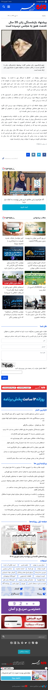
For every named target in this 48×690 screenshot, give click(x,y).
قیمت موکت (41, 569)
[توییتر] (25, 643)
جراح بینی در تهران (38, 565)
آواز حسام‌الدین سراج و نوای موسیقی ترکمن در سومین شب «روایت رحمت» (23, 515)
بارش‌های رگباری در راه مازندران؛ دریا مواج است (29, 501)
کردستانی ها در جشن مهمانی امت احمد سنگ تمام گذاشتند (25, 458)
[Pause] (4, 193)
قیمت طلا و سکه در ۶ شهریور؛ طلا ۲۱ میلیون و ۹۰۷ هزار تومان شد (23, 467)
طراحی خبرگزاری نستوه (36, 686)
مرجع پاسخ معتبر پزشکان (25, 572)
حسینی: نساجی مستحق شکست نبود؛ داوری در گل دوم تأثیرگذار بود (23, 414)
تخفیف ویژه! (16, 678)
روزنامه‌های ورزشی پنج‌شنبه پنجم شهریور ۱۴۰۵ (29, 556)
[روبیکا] (22, 643)
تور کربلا (30, 569)
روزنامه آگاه (5, 583)
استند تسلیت (20, 569)
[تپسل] (3, 169)
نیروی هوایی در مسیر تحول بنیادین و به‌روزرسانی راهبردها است (24, 510)
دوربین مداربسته (40, 572)
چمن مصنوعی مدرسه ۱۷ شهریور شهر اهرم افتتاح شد (27, 434)
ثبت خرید (24, 207)
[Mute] (8, 193)
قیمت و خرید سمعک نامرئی (37, 583)
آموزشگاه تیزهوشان (9, 576)
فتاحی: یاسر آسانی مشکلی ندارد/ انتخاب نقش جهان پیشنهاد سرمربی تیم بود (22, 482)
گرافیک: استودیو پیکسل (18, 686)
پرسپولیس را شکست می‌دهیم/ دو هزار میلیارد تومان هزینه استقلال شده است (23, 495)
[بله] (32, 643)
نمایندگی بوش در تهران (26, 580)
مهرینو (23, 583)
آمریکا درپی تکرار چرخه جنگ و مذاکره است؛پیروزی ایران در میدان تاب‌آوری (24, 452)
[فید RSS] (18, 643)
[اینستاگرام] (29, 643)
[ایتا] (11, 643)
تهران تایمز (15, 583)
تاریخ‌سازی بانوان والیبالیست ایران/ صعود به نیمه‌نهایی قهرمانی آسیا (23, 476)
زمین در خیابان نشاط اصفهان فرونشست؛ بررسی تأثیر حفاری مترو (24, 505)
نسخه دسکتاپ (24, 651)
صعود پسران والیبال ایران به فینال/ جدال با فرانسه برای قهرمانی (24, 472)
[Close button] (46, 668)
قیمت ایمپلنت (40, 576)
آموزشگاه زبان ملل (9, 580)
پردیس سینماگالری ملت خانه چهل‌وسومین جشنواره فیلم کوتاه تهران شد (23, 419)
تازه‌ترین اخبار (41, 410)
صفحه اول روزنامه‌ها (38, 521)
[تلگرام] (36, 643)
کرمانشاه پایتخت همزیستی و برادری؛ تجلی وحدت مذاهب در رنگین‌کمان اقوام (25, 488)
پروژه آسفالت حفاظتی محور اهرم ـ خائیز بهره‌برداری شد (27, 438)
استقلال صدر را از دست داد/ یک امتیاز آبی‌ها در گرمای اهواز (25, 443)
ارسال (4, 377)
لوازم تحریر (24, 565)
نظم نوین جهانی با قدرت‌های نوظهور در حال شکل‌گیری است (25, 447)
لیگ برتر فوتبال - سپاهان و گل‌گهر (33, 425)
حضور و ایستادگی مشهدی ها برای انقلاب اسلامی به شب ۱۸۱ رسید (23, 429)
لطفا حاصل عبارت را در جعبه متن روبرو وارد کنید (31, 368)
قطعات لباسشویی (25, 576)
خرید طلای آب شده (10, 565)
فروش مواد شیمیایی (8, 572)
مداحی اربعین (7, 569)
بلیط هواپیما (41, 580)
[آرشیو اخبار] (14, 643)
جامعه (44, 16)
